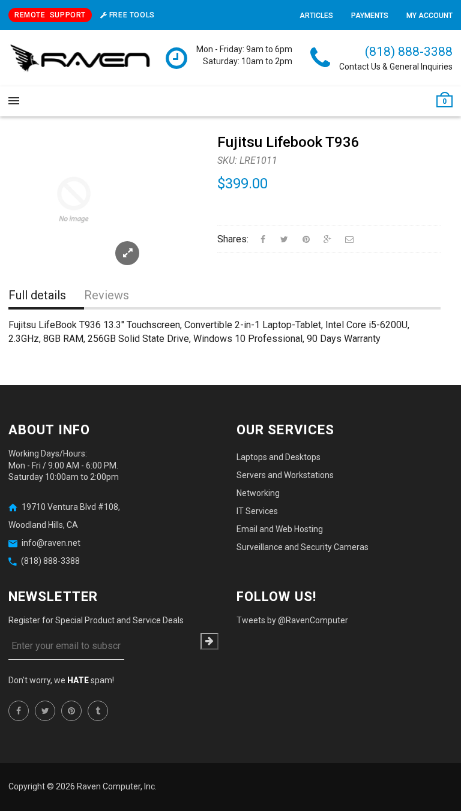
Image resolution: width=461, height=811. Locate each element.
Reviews (106, 295)
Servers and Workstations (285, 475)
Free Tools (131, 15)
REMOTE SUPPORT (50, 15)
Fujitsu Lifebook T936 (288, 142)
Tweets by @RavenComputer (292, 620)
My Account (429, 15)
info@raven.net (51, 543)
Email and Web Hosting (280, 529)
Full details (37, 295)
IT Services (257, 511)
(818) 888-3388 (409, 51)
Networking (258, 493)
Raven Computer (108, 786)
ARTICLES (316, 15)
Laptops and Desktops (279, 457)
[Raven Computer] (80, 59)
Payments (369, 15)
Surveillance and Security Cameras (303, 547)
